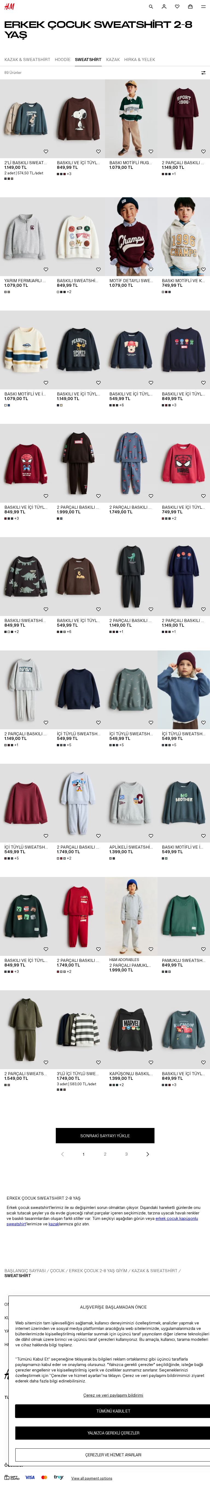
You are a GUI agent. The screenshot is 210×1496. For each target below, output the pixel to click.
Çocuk (57, 1270)
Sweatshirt (17, 1275)
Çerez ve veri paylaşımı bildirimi (113, 1395)
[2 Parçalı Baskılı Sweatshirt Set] (184, 118)
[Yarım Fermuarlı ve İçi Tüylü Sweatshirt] (26, 236)
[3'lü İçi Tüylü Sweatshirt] (78, 1029)
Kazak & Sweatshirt (154, 1270)
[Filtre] (202, 72)
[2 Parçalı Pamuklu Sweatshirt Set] (131, 916)
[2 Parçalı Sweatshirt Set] (26, 1029)
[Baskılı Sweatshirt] (78, 236)
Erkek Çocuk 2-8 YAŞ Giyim (98, 1270)
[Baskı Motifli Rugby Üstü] (131, 118)
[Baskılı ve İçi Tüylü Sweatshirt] (78, 118)
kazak (54, 1224)
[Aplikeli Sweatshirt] (131, 803)
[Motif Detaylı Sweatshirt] (131, 236)
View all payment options (91, 1478)
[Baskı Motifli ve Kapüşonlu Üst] (184, 236)
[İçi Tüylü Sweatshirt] (78, 689)
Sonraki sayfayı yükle (105, 1135)
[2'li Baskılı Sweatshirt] (26, 118)
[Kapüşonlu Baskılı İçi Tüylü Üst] (131, 1029)
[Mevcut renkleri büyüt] (9, 178)
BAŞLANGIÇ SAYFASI (25, 1270)
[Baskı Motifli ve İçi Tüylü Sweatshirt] (26, 350)
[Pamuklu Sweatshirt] (184, 916)
